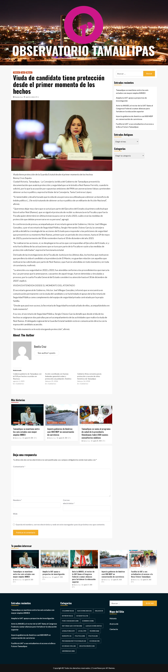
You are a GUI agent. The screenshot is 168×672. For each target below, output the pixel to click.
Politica (80, 636)
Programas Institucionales (74, 641)
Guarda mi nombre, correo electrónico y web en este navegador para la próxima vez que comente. (60, 524)
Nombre (17, 500)
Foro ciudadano (52, 423)
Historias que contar (72, 626)
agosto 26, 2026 (63, 438)
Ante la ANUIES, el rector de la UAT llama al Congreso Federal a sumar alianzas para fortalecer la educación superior (134, 108)
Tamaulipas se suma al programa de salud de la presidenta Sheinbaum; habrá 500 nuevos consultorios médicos (96, 433)
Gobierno (16, 72)
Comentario (19, 466)
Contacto (114, 629)
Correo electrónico (69, 501)
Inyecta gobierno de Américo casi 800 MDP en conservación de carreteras (60, 431)
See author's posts (46, 353)
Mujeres (29, 72)
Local (23, 72)
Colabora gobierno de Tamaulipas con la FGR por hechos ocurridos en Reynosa (27, 376)
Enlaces (99, 611)
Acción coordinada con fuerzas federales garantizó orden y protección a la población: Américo (58, 376)
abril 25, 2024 (30, 97)
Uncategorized (87, 646)
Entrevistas (67, 616)
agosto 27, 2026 (58, 577)
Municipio (66, 636)
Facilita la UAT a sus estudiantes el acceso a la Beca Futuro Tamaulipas (135, 125)
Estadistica (82, 616)
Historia (113, 618)
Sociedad (94, 641)
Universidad (47, 565)
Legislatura (68, 631)
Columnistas (68, 611)
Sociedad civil (69, 646)
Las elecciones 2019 (94, 626)
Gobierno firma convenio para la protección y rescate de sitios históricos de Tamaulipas (89, 376)
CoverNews (97, 668)
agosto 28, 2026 (28, 438)
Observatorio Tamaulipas (83, 50)
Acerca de (114, 624)
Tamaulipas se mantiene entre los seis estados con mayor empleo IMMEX (26, 431)
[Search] (155, 68)
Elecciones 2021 (84, 611)
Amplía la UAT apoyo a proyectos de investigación (131, 99)
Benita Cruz (19, 97)
